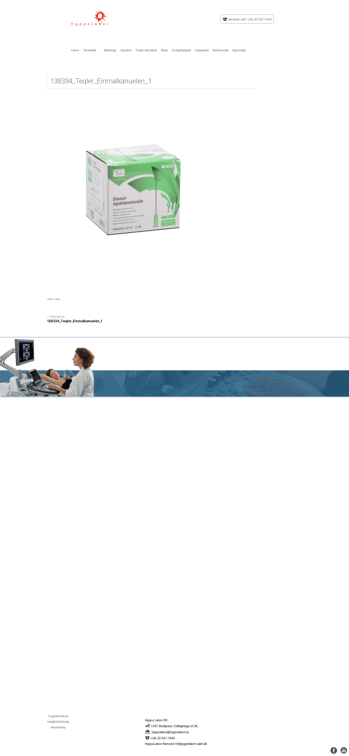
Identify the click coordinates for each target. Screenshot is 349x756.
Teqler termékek (146, 50)
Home (75, 50)
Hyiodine (125, 50)
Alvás (164, 50)
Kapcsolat (239, 50)
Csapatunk (202, 50)
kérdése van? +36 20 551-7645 (250, 19)
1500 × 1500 (53, 299)
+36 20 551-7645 (163, 738)
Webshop (110, 50)
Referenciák (220, 50)
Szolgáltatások (181, 50)
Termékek (89, 50)
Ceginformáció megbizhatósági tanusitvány (58, 721)
